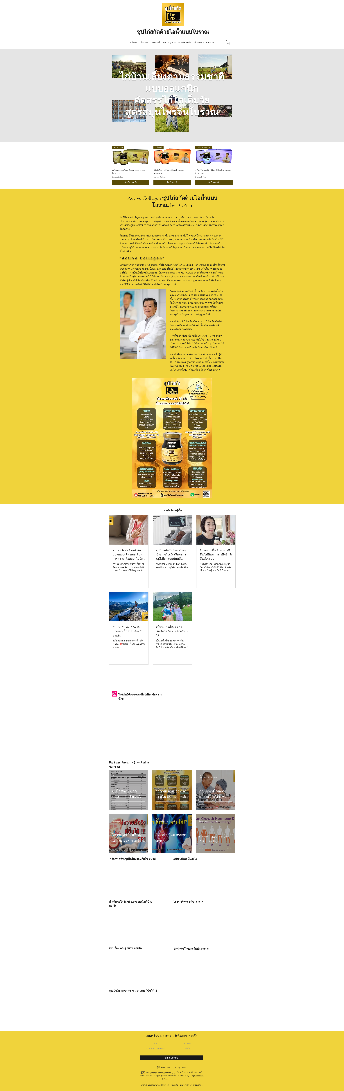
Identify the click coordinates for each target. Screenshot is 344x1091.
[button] (233, 508)
